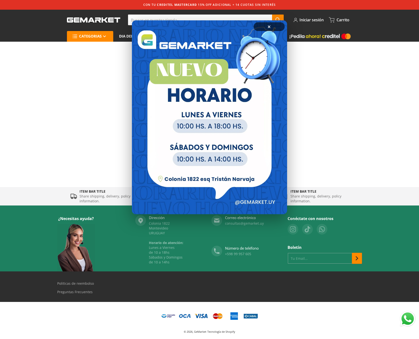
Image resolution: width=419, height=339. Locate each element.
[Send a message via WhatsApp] (408, 319)
